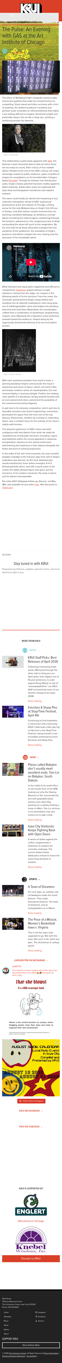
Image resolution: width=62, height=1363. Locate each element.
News (6, 1325)
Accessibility (32, 1356)
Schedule (7, 1317)
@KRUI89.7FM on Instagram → (31, 960)
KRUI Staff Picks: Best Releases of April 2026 (43, 659)
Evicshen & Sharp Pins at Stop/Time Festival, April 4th (42, 711)
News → (34, 757)
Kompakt (13, 180)
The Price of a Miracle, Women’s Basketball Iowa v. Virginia (42, 923)
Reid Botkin (16, 52)
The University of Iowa (17, 1353)
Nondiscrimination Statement (13, 1356)
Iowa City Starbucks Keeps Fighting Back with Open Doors (41, 830)
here (36, 484)
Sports (6, 1329)
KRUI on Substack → (31, 1126)
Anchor (41, 1321)
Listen (6, 1312)
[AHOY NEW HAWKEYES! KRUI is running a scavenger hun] (31, 1008)
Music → (35, 650)
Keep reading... (35, 701)
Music (6, 1321)
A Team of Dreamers (41, 887)
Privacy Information (51, 1353)
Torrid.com (7, 487)
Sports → (34, 879)
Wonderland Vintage (31, 1221)
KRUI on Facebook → (31, 1111)
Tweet (36, 59)
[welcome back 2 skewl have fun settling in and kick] (31, 1067)
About (6, 1334)
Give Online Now (31, 1345)
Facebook (41, 1317)
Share (26, 59)
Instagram (41, 1312)
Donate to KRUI (31, 1258)
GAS (50, 161)
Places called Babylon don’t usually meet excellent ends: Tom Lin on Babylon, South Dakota (43, 772)
